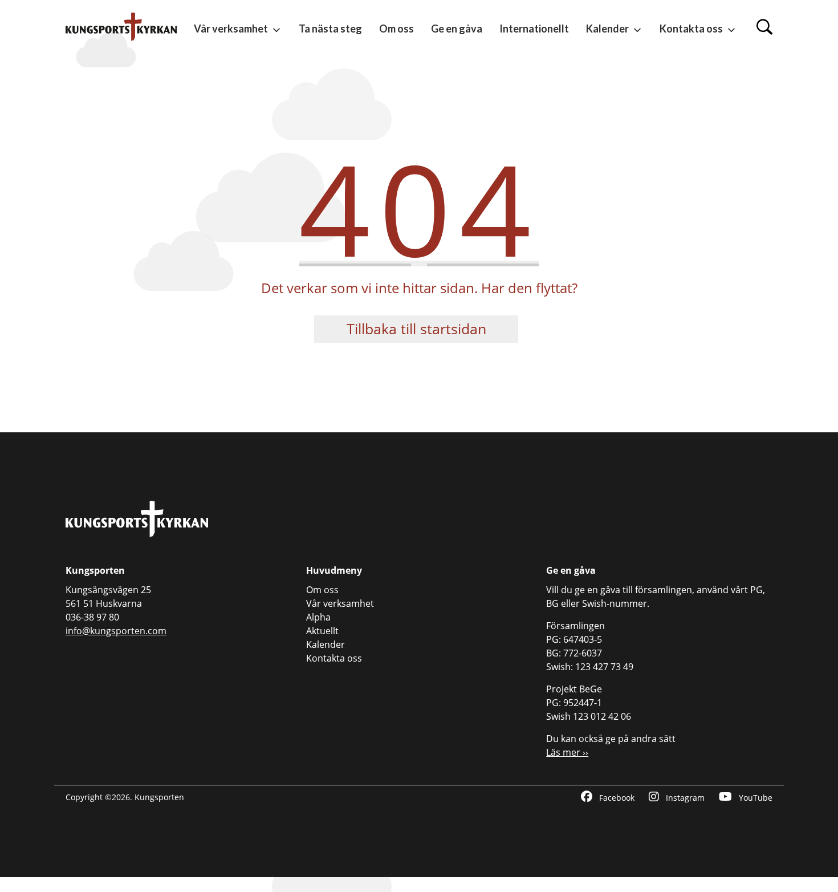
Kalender (607, 28)
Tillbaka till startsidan (416, 328)
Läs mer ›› (567, 752)
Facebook (615, 797)
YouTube (754, 797)
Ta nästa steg (330, 28)
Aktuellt (322, 631)
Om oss (396, 28)
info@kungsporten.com (116, 631)
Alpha (318, 617)
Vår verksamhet (231, 28)
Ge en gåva (456, 28)
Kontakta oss (691, 28)
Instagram (684, 797)
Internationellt (534, 28)
